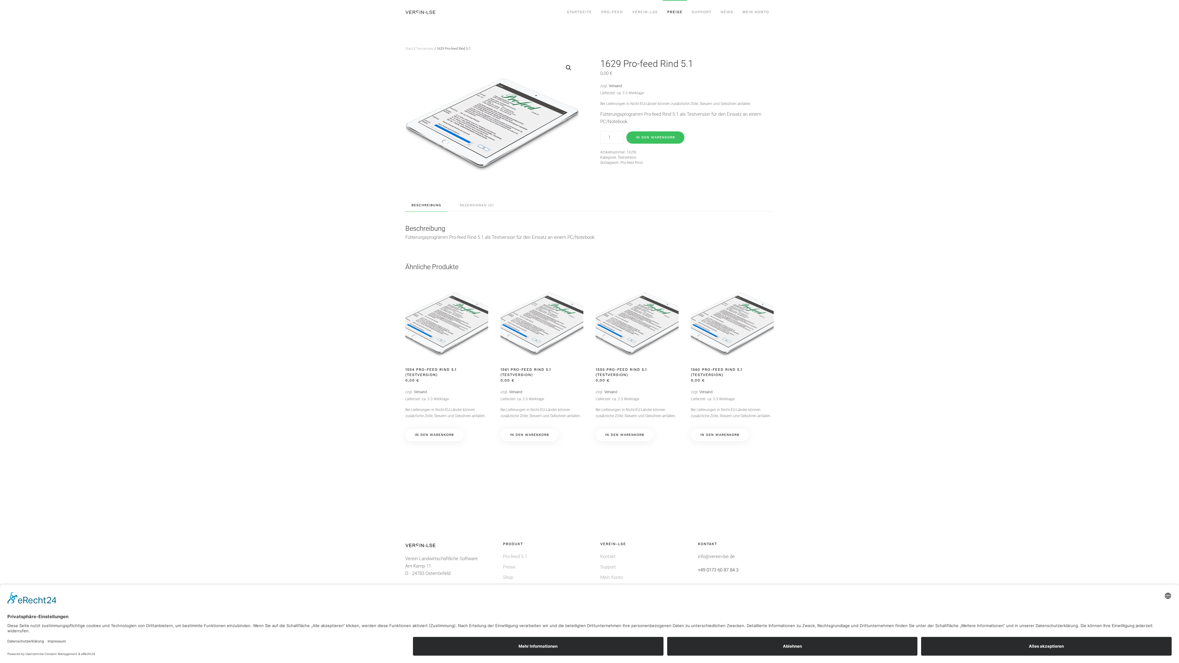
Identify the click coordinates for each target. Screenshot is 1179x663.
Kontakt (608, 556)
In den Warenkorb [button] (434, 435)
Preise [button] (675, 12)
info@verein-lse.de (716, 556)
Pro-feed (612, 12)
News (727, 12)
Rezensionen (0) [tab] (477, 205)
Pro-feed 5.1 (515, 556)
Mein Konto (755, 12)
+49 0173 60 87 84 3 (718, 570)
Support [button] (701, 12)
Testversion (425, 49)
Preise (509, 567)
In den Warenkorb (655, 137)
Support (608, 567)
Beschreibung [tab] (426, 205)
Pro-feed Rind (632, 163)
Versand (615, 86)
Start (409, 49)
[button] (568, 67)
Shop (508, 577)
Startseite (579, 12)
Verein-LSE (645, 12)
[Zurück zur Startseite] (421, 12)
